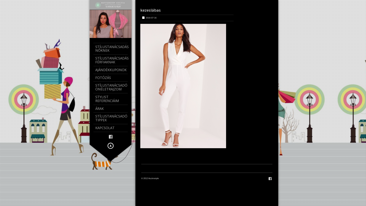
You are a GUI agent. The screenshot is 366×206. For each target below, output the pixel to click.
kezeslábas (150, 10)
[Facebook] (110, 136)
